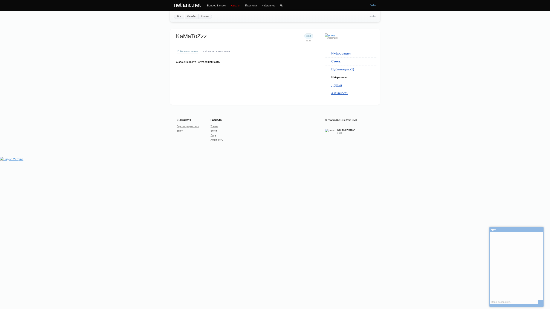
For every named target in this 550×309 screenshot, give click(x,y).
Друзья (336, 85)
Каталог (235, 5)
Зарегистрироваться (188, 126)
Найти (373, 16)
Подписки (251, 5)
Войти (373, 5)
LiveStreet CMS (349, 119)
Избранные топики (187, 51)
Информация (341, 53)
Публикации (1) (342, 69)
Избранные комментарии (216, 51)
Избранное (268, 5)
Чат (282, 5)
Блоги (214, 130)
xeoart (351, 129)
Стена (335, 61)
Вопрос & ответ (216, 5)
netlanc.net (187, 5)
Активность (339, 93)
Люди (213, 135)
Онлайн (191, 16)
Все (179, 16)
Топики (214, 126)
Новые (205, 16)
